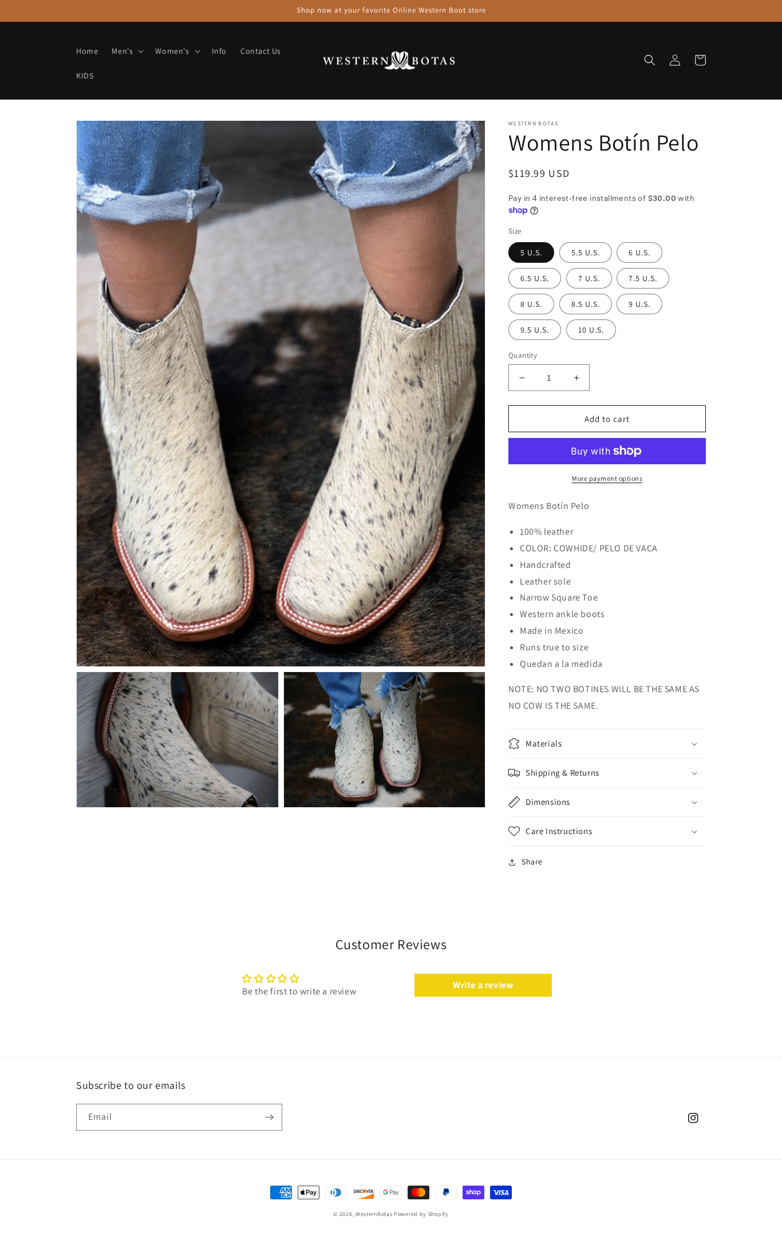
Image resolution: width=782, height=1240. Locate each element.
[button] (126, 51)
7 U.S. (589, 278)
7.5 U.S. (643, 278)
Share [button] (532, 861)
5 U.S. (531, 252)
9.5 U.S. (534, 330)
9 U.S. (639, 304)
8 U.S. (531, 304)
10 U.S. (591, 330)
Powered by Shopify (421, 1214)
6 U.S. (639, 252)
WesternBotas (374, 1214)
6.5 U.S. (534, 278)
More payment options (607, 478)
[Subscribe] (269, 1117)
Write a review (483, 985)
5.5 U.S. (585, 252)
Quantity (522, 355)
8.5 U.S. (585, 304)
